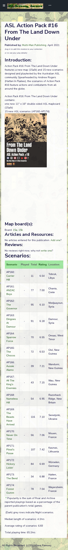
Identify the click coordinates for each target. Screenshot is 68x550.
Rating (43, 264)
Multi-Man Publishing (34, 45)
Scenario (11, 264)
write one (46, 250)
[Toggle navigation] (48, 6)
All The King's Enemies (11, 384)
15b (20, 230)
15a (15, 230)
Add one (55, 240)
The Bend (12, 478)
